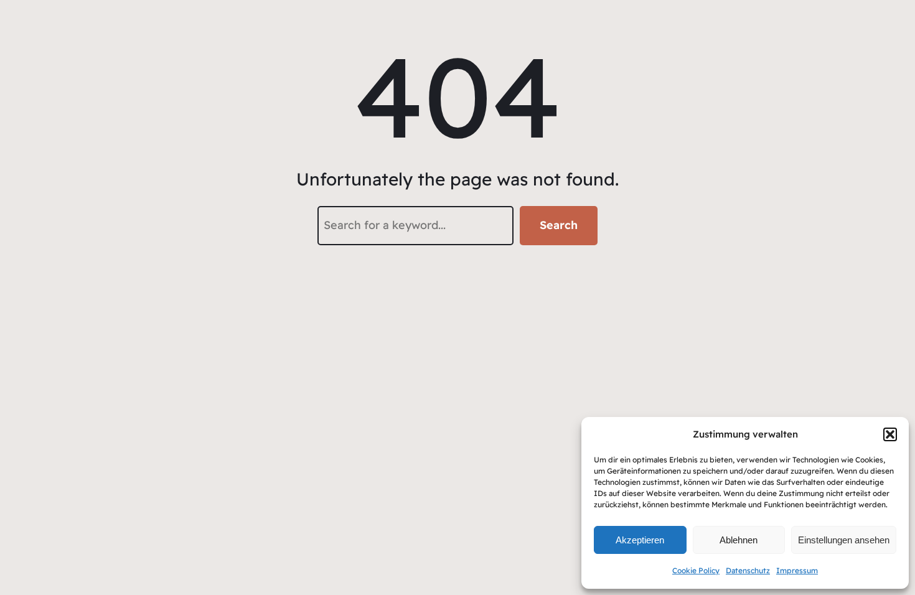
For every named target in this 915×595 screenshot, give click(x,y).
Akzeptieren (640, 540)
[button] (890, 434)
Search (559, 225)
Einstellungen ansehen (843, 540)
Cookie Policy (696, 570)
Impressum (797, 570)
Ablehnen (739, 540)
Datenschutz (748, 570)
